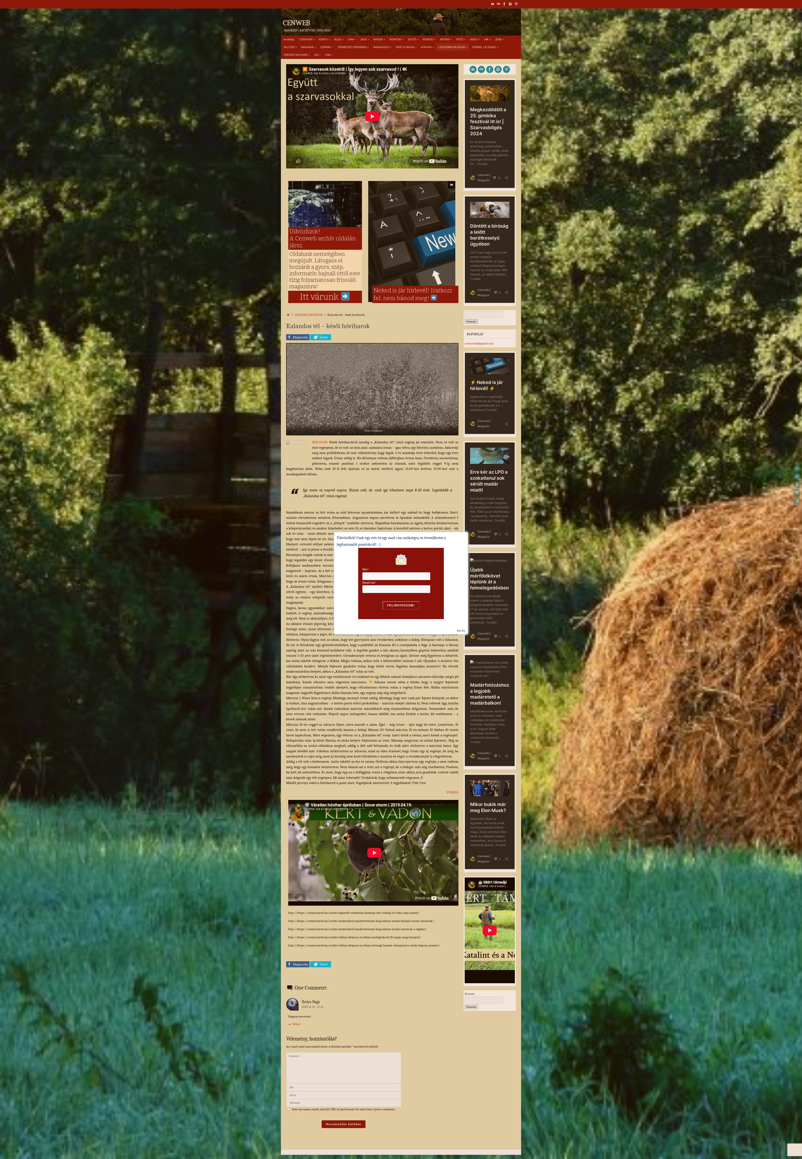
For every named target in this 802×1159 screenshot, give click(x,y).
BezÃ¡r (461, 630)
